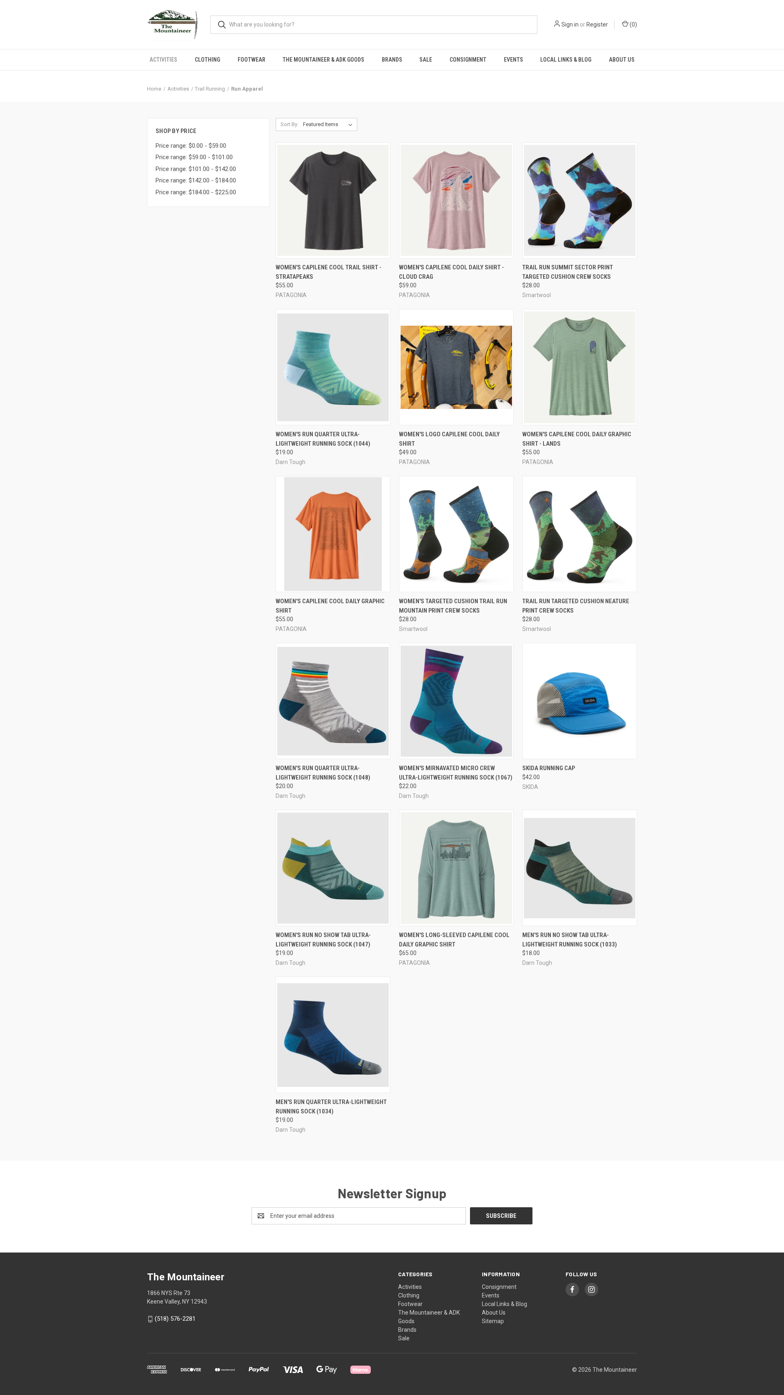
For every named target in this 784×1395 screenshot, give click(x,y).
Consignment (468, 59)
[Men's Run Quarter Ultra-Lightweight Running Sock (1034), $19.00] (333, 1034)
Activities (163, 59)
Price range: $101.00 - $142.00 (196, 169)
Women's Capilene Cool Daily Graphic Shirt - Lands (576, 439)
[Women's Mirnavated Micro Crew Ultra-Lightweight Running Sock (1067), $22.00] (456, 700)
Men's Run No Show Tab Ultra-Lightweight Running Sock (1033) (569, 939)
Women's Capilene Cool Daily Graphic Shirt (330, 606)
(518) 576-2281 (175, 1318)
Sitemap (493, 1321)
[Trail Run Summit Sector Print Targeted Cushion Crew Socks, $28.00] (579, 200)
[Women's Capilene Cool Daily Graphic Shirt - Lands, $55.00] (579, 367)
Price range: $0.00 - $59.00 (191, 145)
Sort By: (289, 124)
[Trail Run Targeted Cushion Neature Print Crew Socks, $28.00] (579, 534)
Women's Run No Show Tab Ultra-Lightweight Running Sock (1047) (323, 939)
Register (597, 24)
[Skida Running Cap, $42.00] (579, 700)
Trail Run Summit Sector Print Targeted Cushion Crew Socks (567, 272)
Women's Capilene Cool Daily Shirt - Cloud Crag (451, 272)
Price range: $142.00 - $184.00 (196, 180)
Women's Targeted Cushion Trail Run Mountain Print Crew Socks (453, 606)
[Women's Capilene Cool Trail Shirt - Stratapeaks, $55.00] (333, 200)
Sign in (570, 24)
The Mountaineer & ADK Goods (323, 59)
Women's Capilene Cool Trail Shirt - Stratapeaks (328, 272)
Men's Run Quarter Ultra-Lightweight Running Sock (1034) (331, 1106)
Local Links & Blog (565, 59)
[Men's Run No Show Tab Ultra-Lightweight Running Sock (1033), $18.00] (579, 867)
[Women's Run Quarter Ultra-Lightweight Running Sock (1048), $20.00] (333, 700)
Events (513, 59)
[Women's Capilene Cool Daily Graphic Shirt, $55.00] (333, 534)
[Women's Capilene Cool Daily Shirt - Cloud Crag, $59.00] (456, 200)
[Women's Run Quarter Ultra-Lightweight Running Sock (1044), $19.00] (333, 367)
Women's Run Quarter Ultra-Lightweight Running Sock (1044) (323, 439)
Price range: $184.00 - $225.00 (196, 192)
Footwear (251, 59)
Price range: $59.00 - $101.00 (194, 157)
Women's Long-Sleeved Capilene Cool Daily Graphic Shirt (454, 939)
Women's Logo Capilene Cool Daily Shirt (449, 439)
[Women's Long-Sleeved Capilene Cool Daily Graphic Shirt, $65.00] (456, 867)
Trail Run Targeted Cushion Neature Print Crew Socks (575, 606)
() (632, 24)
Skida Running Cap (548, 768)
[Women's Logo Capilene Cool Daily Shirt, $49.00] (456, 367)
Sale (425, 59)
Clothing (207, 59)
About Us (622, 59)
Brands (392, 59)
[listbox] (329, 124)
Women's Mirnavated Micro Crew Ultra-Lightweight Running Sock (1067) (455, 772)
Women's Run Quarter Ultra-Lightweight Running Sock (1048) (323, 772)
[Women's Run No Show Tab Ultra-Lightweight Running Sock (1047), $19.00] (333, 867)
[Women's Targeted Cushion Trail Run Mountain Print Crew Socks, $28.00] (456, 534)
